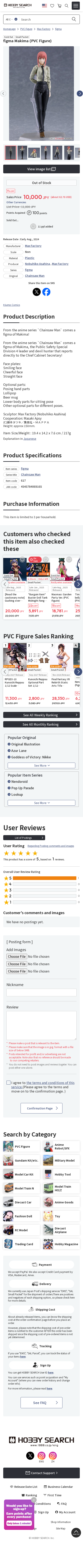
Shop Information (61, 1522)
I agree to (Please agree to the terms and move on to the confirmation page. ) (43, 1087)
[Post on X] (37, 292)
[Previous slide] (3, 94)
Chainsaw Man (35, 276)
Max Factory (33, 246)
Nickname (14, 984)
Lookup (17, 794)
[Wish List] (52, 5)
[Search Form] (66, 6)
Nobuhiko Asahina (37, 264)
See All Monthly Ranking (41, 724)
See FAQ (39, 1402)
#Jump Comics (11, 304)
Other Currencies (16, 202)
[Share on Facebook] (46, 292)
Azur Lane (19, 750)
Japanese (29, 439)
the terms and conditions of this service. (43, 1084)
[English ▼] (44, 5)
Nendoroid (19, 781)
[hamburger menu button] (76, 6)
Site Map (60, 1528)
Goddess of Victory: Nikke (31, 757)
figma (29, 270)
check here (69, 1297)
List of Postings (23, 837)
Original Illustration (25, 744)
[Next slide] (80, 94)
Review (12, 1006)
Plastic (29, 258)
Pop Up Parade (22, 787)
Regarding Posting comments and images (51, 845)
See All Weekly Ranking (40, 714)
